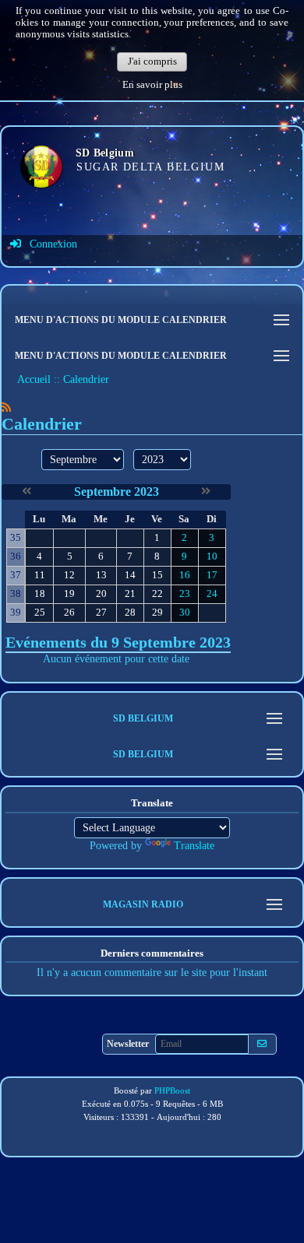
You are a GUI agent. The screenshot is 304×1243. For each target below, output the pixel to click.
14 (130, 575)
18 (39, 593)
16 (184, 575)
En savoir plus (152, 84)
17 (212, 575)
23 (184, 593)
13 (101, 575)
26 (69, 612)
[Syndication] (6, 407)
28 (130, 612)
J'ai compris (152, 61)
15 (157, 575)
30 (184, 612)
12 (69, 575)
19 (69, 593)
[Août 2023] (26, 491)
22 (157, 593)
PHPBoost (172, 1090)
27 (101, 612)
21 (130, 593)
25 (39, 612)
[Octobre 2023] (205, 491)
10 (212, 556)
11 (39, 575)
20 (101, 593)
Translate (194, 845)
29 (157, 612)
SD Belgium (105, 153)
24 (212, 593)
